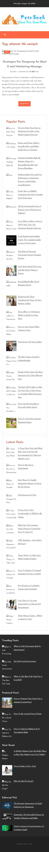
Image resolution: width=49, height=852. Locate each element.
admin (14, 71)
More (7, 52)
